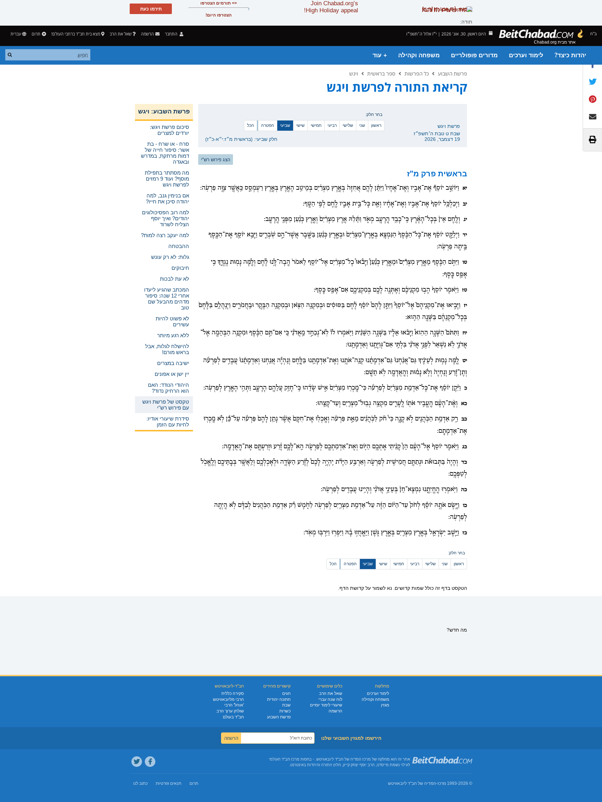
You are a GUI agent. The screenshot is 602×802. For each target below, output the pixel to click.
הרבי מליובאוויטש (228, 699)
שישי (300, 125)
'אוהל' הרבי (234, 705)
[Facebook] (150, 761)
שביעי (285, 125)
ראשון (376, 125)
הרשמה (335, 711)
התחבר (172, 34)
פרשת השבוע (452, 73)
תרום (36, 34)
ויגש (353, 73)
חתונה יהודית (279, 699)
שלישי (348, 125)
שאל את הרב (120, 34)
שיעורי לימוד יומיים (326, 705)
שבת (286, 705)
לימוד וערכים (526, 55)
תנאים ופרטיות (168, 783)
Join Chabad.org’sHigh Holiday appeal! (331, 7)
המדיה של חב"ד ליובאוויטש (412, 783)
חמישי (316, 125)
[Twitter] (136, 761)
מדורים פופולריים (474, 55)
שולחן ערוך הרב (230, 711)
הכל (250, 125)
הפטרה (267, 125)
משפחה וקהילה (419, 55)
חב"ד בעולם (233, 717)
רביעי (332, 125)
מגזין (385, 705)
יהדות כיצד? (570, 55)
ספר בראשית (381, 73)
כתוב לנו (140, 783)
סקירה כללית (232, 693)
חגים (286, 693)
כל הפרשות (416, 73)
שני (362, 125)
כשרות (285, 711)
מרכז (442, 783)
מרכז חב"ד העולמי (284, 759)
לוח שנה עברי (330, 699)
